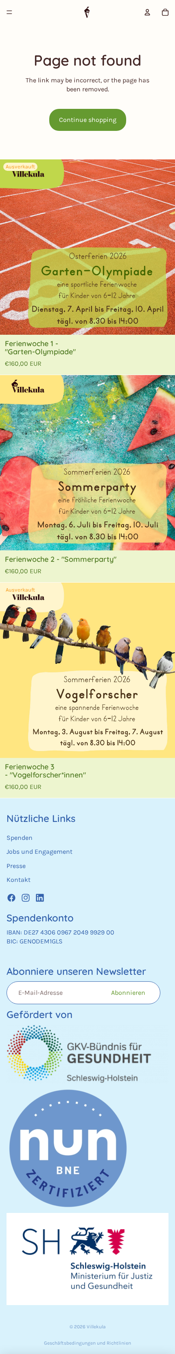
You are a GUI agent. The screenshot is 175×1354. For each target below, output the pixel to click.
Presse (16, 866)
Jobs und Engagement (39, 852)
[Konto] (147, 12)
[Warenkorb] (165, 12)
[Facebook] (11, 898)
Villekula (96, 1327)
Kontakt (19, 880)
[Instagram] (26, 898)
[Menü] (9, 12)
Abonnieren (128, 992)
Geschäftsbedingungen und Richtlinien (87, 1343)
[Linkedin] (40, 898)
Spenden (20, 838)
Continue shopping (87, 120)
